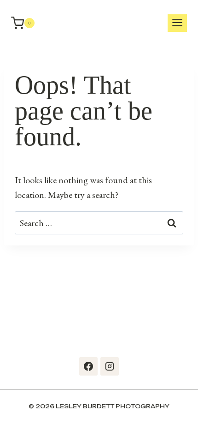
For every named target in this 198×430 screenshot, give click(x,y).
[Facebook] (88, 366)
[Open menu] (177, 23)
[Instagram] (109, 366)
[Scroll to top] (189, 411)
